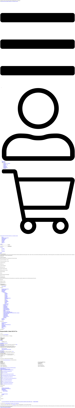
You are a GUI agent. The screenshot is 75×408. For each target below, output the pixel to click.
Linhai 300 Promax (5, 304)
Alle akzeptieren (5, 407)
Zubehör (3, 318)
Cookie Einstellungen (7, 403)
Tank (5, 299)
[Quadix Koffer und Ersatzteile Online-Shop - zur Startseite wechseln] (9, 1)
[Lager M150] (2, 372)
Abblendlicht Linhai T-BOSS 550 (8, 376)
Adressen (4, 165)
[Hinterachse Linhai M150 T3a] (2, 371)
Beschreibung (2, 343)
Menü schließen (4, 286)
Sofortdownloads (5, 167)
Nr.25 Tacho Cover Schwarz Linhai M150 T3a (10, 378)
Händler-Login (4, 323)
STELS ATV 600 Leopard (6, 311)
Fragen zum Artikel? (4, 348)
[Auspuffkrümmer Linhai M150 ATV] (2, 382)
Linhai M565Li (5, 307)
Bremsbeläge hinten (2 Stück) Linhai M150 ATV (10, 375)
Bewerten (1, 340)
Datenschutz (26, 401)
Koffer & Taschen (4, 289)
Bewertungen (2, 350)
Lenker (6, 294)
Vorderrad (6, 296)
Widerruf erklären (4, 326)
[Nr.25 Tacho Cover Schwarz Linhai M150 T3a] (2, 378)
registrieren (8, 163)
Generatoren (4, 317)
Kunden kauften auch (3, 367)
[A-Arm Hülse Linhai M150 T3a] (2, 379)
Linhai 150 (4, 292)
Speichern (2, 361)
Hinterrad (6, 297)
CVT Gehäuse (7, 303)
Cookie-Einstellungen (4, 322)
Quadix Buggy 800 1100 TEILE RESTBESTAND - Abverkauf (11, 312)
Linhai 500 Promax (5, 305)
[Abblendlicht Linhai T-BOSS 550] (2, 376)
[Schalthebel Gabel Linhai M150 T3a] (2, 369)
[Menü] (37, 86)
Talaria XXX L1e (5, 315)
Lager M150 (5, 372)
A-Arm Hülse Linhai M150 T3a (8, 379)
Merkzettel (4, 168)
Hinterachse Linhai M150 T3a (8, 371)
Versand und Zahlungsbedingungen (6, 324)
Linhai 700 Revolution (6, 308)
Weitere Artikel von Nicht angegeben (6, 349)
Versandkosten (14, 404)
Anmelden (4, 163)
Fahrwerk (6, 295)
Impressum (31, 401)
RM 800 (4, 310)
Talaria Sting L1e (5, 314)
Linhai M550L (5, 306)
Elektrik (6, 302)
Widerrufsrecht (4, 325)
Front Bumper (6, 301)
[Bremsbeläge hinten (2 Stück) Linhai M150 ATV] (2, 375)
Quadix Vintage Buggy (6, 313)
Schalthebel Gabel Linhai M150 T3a (8, 369)
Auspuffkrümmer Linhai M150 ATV (8, 382)
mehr (16, 344)
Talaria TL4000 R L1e (6, 316)
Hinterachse (6, 298)
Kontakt (3, 394)
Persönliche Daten (5, 164)
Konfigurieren (9, 407)
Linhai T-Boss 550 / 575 (6, 309)
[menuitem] (37, 44)
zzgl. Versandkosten (5, 334)
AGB (2, 327)
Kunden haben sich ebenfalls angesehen (11, 367)
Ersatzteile (3, 291)
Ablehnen (1, 407)
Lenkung (6, 300)
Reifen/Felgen (3, 290)
